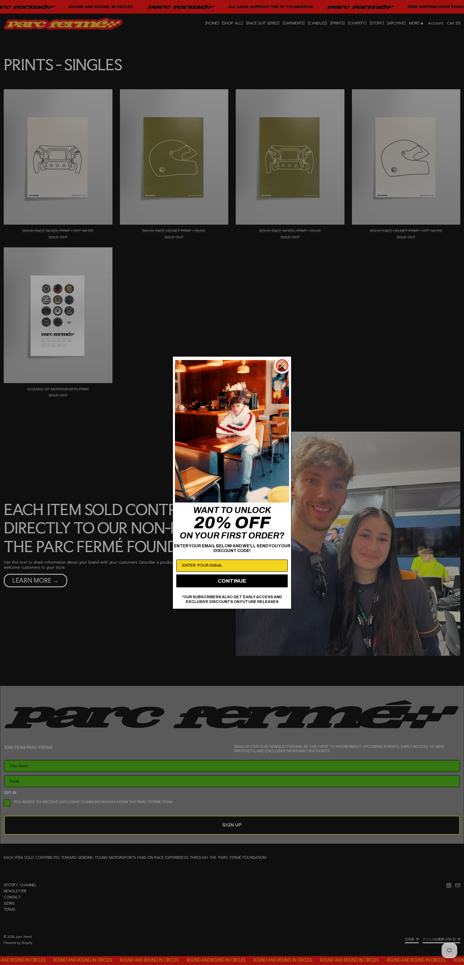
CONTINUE (232, 581)
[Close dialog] (282, 366)
